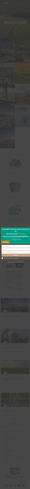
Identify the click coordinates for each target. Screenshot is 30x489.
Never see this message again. (16, 262)
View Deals (6, 242)
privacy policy (15, 258)
